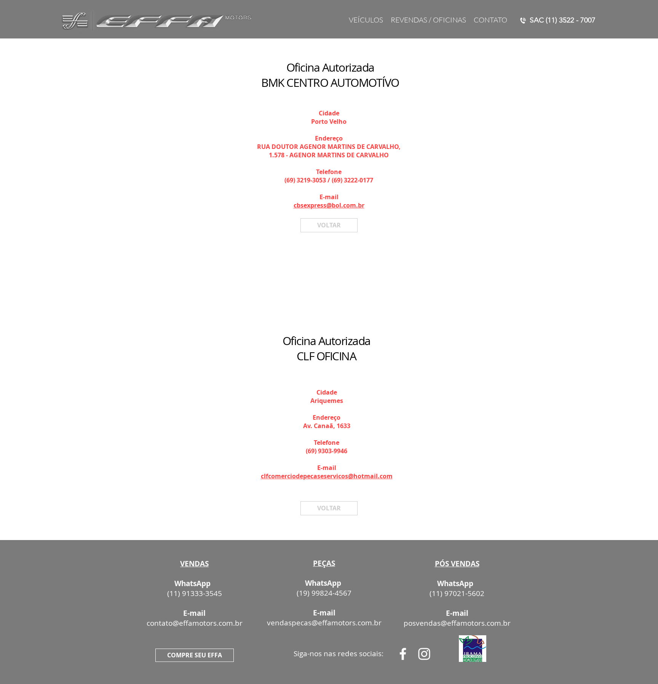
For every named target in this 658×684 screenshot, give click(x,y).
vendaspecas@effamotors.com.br (324, 623)
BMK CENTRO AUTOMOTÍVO (330, 82)
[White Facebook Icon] (403, 654)
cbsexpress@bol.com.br (329, 205)
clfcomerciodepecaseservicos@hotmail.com (327, 476)
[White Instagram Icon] (424, 654)
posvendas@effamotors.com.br (457, 623)
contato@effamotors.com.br (195, 623)
